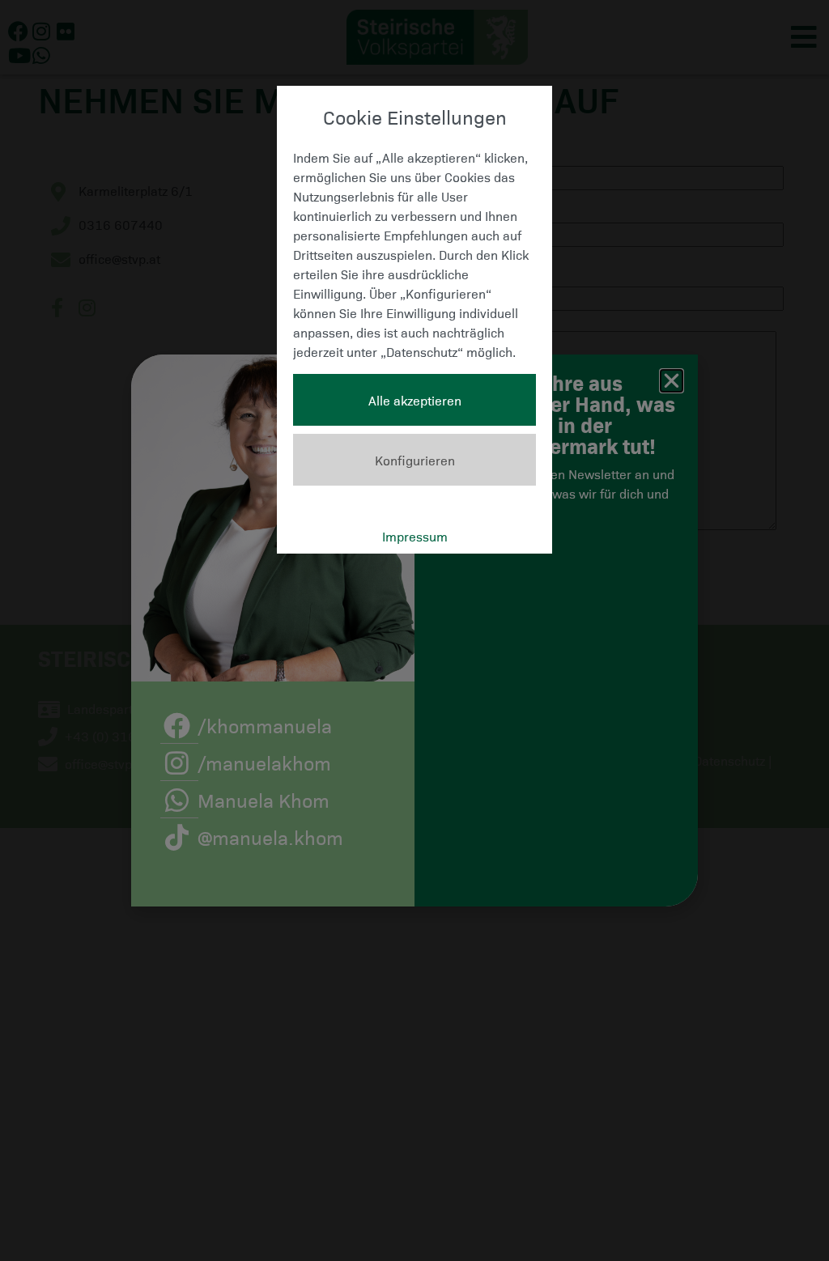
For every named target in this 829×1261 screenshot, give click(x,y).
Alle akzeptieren (414, 400)
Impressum (415, 536)
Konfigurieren (415, 460)
